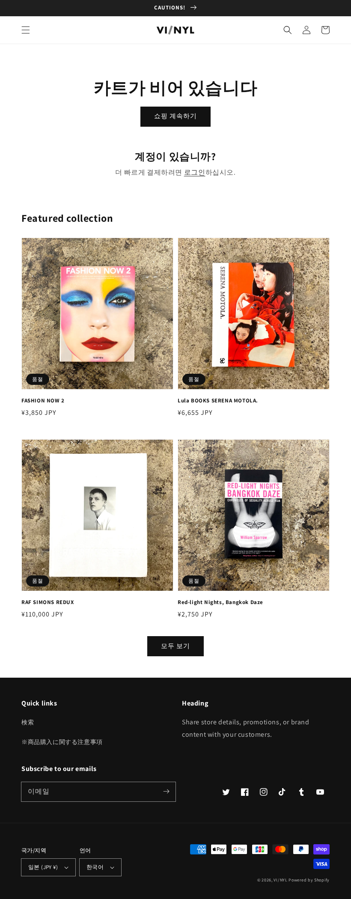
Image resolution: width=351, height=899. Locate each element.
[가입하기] (166, 791)
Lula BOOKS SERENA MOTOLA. (218, 400)
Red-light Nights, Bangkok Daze (220, 602)
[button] (25, 30)
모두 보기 (175, 646)
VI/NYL (280, 880)
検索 (27, 722)
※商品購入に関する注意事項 (62, 742)
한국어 (95, 867)
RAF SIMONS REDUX (47, 602)
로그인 (194, 172)
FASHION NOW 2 (43, 400)
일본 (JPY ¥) (43, 867)
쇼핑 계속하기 (175, 116)
